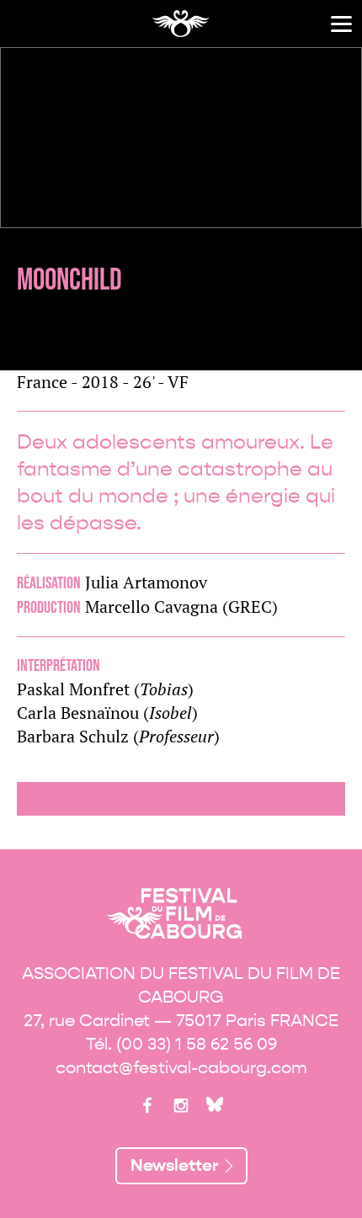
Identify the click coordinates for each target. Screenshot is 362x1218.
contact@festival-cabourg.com (181, 1067)
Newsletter (174, 1165)
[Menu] (341, 24)
